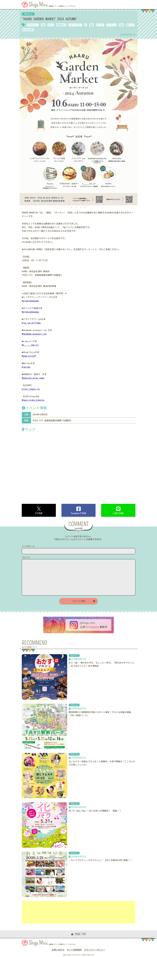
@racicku (26, 367)
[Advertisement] (78, 912)
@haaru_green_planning (33, 400)
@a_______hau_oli (30, 345)
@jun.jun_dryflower (31, 323)
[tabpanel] (79, 122)
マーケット (111, 25)
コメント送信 (78, 601)
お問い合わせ (58, 950)
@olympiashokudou (30, 301)
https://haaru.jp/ (31, 389)
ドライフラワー (75, 25)
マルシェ (28, 14)
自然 (43, 25)
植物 (91, 25)
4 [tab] (85, 207)
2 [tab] (76, 207)
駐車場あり (61, 25)
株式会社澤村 (27, 30)
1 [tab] (71, 207)
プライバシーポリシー (94, 950)
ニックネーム (28, 546)
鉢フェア (130, 25)
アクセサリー (32, 25)
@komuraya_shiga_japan (33, 378)
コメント (26, 557)
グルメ (51, 25)
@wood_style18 (29, 356)
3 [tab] (80, 207)
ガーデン (100, 25)
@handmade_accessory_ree (34, 334)
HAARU (121, 25)
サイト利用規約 (74, 950)
